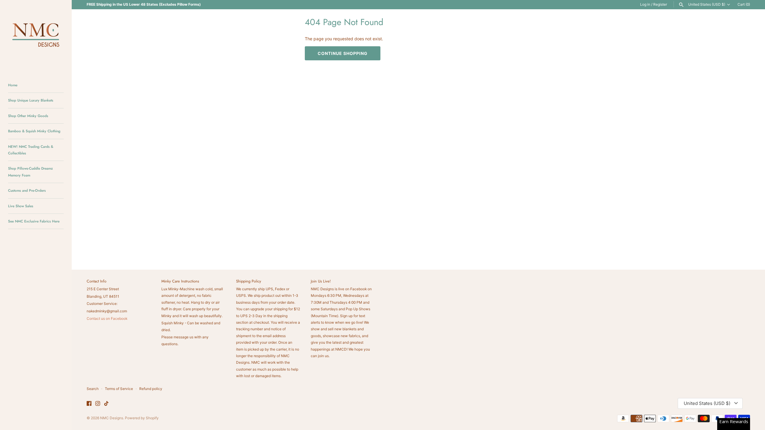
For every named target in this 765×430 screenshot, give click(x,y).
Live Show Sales (20, 205)
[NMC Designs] (36, 36)
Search (93, 388)
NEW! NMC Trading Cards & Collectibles (30, 150)
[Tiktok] (106, 404)
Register (660, 4)
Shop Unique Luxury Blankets (30, 100)
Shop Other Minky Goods (28, 115)
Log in (645, 4)
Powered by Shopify (142, 418)
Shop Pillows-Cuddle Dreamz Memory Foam (30, 171)
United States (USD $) (706, 4)
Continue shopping (343, 53)
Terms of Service (119, 388)
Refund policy (150, 388)
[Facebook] (89, 404)
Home (12, 84)
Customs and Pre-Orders (27, 190)
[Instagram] (97, 404)
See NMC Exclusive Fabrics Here (33, 221)
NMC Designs (111, 418)
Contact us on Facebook (107, 318)
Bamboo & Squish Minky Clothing (34, 130)
